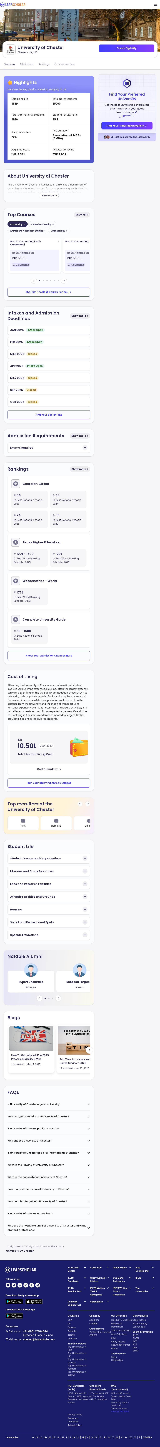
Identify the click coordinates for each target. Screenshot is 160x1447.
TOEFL (136, 1338)
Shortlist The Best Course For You (47, 292)
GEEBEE (93, 1335)
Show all (80, 214)
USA (70, 1319)
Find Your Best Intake (48, 415)
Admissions (26, 64)
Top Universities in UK (77, 1355)
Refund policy (75, 1425)
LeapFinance (139, 1319)
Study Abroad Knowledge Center (120, 1343)
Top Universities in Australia (77, 1367)
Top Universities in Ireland (77, 1373)
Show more (79, 316)
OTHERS (147, 1437)
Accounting (17, 224)
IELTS (114, 1357)
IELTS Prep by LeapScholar (140, 1325)
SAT (135, 1341)
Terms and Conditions (73, 1420)
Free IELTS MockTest (121, 1319)
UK (69, 1323)
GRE (135, 1347)
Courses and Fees (64, 64)
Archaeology (59, 230)
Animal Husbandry (42, 224)
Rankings (43, 64)
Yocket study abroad (100, 1332)
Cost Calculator (119, 1334)
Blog (113, 1338)
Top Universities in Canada (77, 1361)
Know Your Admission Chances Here (49, 655)
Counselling (117, 1360)
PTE (135, 1344)
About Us (94, 1319)
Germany (72, 1338)
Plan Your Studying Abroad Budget (49, 783)
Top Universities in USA (77, 1348)
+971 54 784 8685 (120, 1411)
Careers (93, 1323)
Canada (72, 1327)
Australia (72, 1331)
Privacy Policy (75, 1414)
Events (114, 1348)
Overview (9, 64)
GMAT (136, 1350)
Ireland (71, 1334)
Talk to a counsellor (121, 1330)
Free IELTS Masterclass (117, 1325)
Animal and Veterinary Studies (27, 230)
